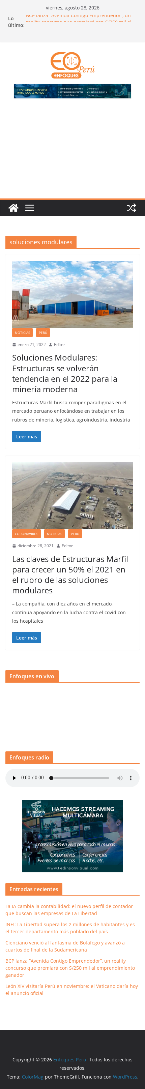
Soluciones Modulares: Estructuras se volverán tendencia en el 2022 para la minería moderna (64, 373)
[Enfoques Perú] (13, 208)
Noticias (22, 332)
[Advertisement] (72, 152)
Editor (59, 344)
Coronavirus (26, 533)
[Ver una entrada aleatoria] (131, 208)
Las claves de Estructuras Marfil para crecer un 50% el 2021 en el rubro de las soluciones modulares (70, 574)
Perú (43, 332)
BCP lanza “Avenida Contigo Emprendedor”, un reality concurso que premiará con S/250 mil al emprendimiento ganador (70, 968)
